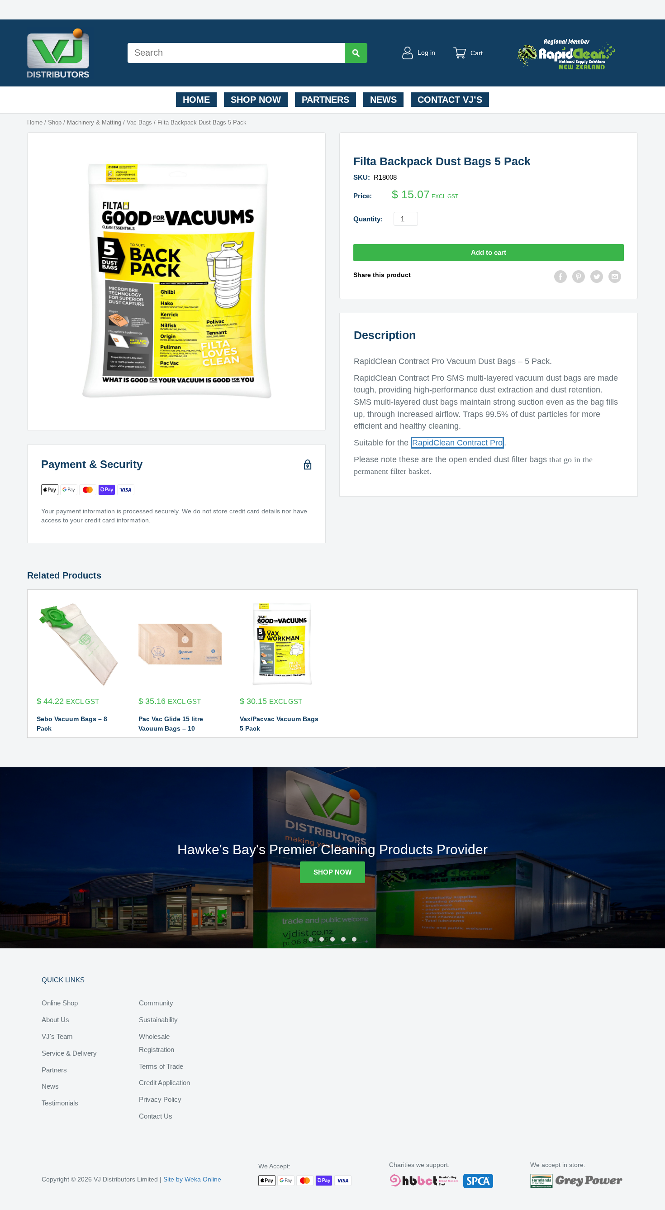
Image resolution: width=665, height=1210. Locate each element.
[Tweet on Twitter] (597, 277)
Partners (325, 100)
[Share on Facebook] (560, 277)
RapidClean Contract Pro (457, 442)
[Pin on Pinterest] (579, 277)
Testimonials (60, 1103)
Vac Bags (139, 122)
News (383, 100)
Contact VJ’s (450, 100)
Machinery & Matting (94, 122)
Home (196, 100)
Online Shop (60, 1003)
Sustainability (158, 1019)
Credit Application (164, 1082)
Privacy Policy (160, 1099)
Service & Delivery (69, 1053)
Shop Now (256, 100)
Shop (55, 122)
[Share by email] (615, 277)
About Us (55, 1019)
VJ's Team (57, 1036)
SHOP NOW (333, 872)
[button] (310, 939)
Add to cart (488, 252)
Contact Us (155, 1116)
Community (156, 1003)
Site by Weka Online (192, 1179)
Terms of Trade (161, 1066)
